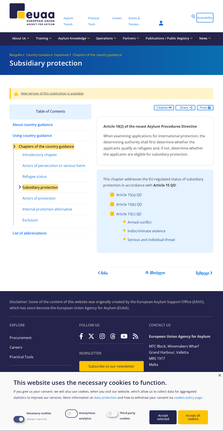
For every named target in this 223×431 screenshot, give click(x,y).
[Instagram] (102, 336)
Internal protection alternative (47, 209)
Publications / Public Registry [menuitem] (168, 38)
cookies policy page (188, 397)
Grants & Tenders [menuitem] (134, 21)
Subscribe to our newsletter (111, 366)
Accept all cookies (193, 417)
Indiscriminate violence (147, 231)
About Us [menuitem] (19, 38)
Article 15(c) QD (129, 214)
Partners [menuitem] (130, 38)
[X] (91, 336)
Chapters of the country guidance (97, 55)
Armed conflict (140, 222)
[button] (193, 16)
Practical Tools (22, 357)
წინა (104, 273)
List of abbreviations (30, 233)
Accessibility (205, 18)
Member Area (158, 20)
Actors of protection (39, 198)
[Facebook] (81, 336)
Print (204, 107)
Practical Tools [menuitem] (93, 21)
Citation (163, 107)
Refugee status (34, 176)
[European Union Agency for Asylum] (35, 14)
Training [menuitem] (42, 38)
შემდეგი (202, 273)
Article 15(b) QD (129, 204)
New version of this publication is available (52, 93)
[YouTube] (124, 336)
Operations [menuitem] (105, 38)
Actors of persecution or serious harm (53, 165)
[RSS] (135, 336)
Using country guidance (32, 135)
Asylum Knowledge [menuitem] (72, 38)
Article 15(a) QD (129, 194)
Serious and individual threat (151, 239)
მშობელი (157, 272)
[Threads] (113, 336)
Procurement (21, 337)
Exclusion (30, 220)
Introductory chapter (39, 154)
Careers (16, 347)
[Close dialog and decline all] (219, 374)
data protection (105, 397)
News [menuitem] (203, 38)
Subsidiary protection (40, 187)
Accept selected (163, 417)
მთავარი (16, 55)
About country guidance (33, 124)
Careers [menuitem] (117, 18)
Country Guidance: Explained (47, 55)
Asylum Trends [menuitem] (68, 21)
